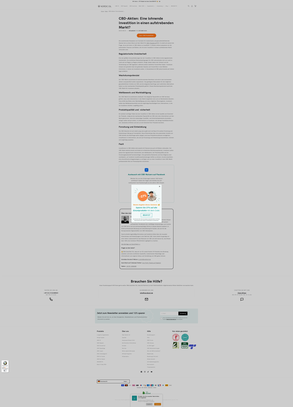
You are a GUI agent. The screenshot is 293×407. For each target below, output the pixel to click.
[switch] (5, 371)
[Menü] (8, 361)
